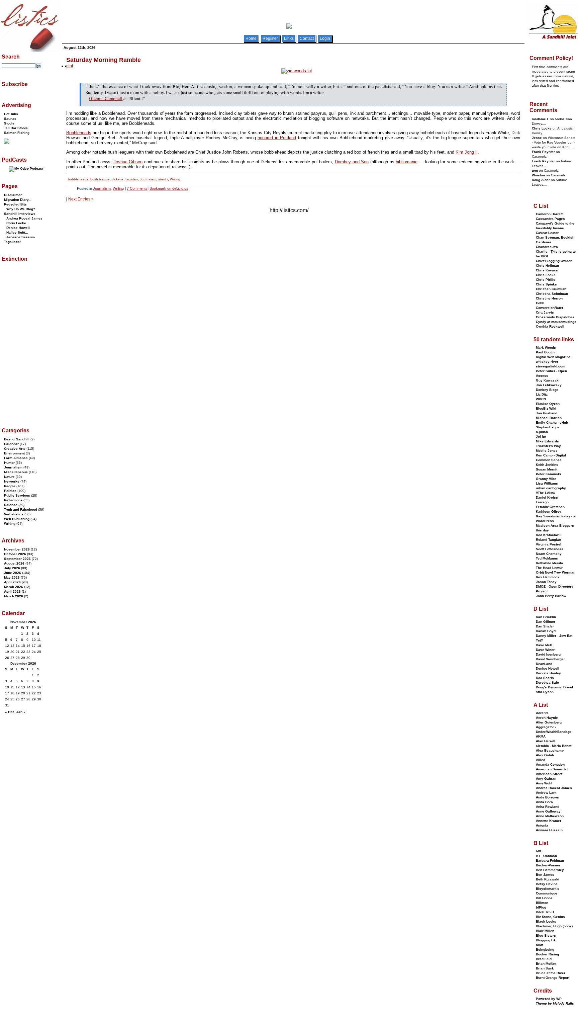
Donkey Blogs (547, 390)
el (68, 66)
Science (10, 505)
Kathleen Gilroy (548, 511)
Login (325, 38)
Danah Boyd (546, 631)
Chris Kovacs (547, 270)
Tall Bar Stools (16, 128)
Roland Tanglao (548, 539)
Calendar (11, 444)
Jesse (537, 138)
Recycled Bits (15, 204)
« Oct (9, 712)
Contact (307, 38)
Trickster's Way (548, 446)
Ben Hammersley (550, 870)
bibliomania (406, 161)
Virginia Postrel (548, 544)
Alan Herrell (545, 741)
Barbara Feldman (550, 860)
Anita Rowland (547, 806)
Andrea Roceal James (24, 218)
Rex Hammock (548, 577)
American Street (549, 774)
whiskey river (547, 361)
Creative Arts (14, 448)
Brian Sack (545, 968)
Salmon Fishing (16, 133)
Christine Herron (549, 298)
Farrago (542, 502)
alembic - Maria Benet (553, 746)
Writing (175, 179)
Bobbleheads (78, 132)
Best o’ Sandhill (16, 439)
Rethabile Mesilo (549, 563)
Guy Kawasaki (548, 380)
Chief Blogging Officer (554, 261)
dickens (117, 179)
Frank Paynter (543, 152)
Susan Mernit (546, 469)
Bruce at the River (550, 973)
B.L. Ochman (546, 856)
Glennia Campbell (105, 98)
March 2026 (13, 587)
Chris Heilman (547, 265)
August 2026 (14, 563)
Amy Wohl (544, 783)
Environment (14, 453)
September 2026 (17, 559)
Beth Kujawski (547, 879)
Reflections (13, 500)
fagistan (131, 179)
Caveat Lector (547, 233)
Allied (540, 760)
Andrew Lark (546, 792)
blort (539, 945)
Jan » (20, 712)
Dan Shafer (545, 626)
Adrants (542, 713)
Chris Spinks (546, 284)
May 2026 (12, 577)
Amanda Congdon (550, 764)
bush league (100, 179)
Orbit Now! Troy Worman (555, 572)
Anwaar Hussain (549, 830)
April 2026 (12, 582)
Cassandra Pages (550, 219)
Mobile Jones (547, 450)
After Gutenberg (549, 722)
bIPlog (541, 907)
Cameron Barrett (549, 214)
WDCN (541, 399)
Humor (9, 462)
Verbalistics (13, 514)
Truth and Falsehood (20, 509)
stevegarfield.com (550, 366)
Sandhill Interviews (19, 214)
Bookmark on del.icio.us (169, 188)
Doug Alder (541, 180)
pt (71, 66)
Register (270, 38)
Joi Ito (541, 436)
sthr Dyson (545, 692)
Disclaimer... (14, 195)
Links (289, 38)
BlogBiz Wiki (546, 408)
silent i (163, 179)
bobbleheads (78, 179)
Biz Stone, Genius (550, 917)
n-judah (542, 432)
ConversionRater (549, 308)
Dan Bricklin (546, 617)
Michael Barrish (549, 418)
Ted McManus (547, 558)
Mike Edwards (547, 441)
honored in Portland (277, 137)
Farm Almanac (16, 458)
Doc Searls (545, 678)
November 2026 (17, 549)
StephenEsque (548, 427)
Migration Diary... (17, 199)
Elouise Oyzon (548, 404)
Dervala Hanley (548, 673)
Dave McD (544, 645)
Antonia (542, 825)
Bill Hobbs (544, 898)
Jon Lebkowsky (549, 385)
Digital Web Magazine (553, 357)
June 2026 (12, 573)
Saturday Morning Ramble (103, 60)
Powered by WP (549, 999)
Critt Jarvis (545, 312)
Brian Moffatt (546, 963)
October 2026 (15, 554)
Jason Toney (546, 582)
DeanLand (544, 664)
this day (542, 530)
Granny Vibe (546, 479)
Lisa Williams (547, 483)
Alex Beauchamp (550, 750)
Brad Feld (544, 959)
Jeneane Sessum (20, 237)
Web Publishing (16, 519)
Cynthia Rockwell (550, 326)
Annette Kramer (548, 821)
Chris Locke (542, 128)
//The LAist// (545, 493)
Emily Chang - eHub (552, 422)
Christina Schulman (552, 293)
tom (535, 170)
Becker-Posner (548, 865)
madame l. (540, 119)
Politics (10, 491)
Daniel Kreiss (547, 497)
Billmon (542, 903)
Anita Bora (544, 802)
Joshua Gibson (128, 161)
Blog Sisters (546, 935)
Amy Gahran (546, 778)
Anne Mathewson (550, 816)
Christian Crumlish (551, 289)
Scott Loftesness (549, 549)
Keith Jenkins (547, 464)
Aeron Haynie (547, 717)
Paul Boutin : (546, 352)
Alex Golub (545, 755)
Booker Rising (547, 954)
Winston (538, 175)
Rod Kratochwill (549, 535)
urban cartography (551, 488)
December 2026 (23, 663)
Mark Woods (546, 347)
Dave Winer (545, 650)
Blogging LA (546, 940)
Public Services (17, 495)
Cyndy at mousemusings (556, 322)
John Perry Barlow (551, 596)
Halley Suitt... (17, 232)
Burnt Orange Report (552, 977)
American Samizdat (552, 769)
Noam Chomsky (549, 554)
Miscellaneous (16, 472)
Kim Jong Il (467, 152)
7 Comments (137, 188)
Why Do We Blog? (20, 209)
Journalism (148, 179)
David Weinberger (550, 659)
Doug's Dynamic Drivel (554, 687)
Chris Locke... (17, 223)
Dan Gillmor (545, 621)
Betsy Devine (547, 884)
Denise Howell (18, 228)
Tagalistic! (12, 242)
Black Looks (546, 921)
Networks (11, 481)
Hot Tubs (11, 114)
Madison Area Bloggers (555, 525)
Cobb (540, 303)
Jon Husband (546, 413)
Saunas (10, 118)
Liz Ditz (542, 394)
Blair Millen (545, 931)
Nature (9, 477)
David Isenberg (548, 654)
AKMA (541, 736)
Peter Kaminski (548, 474)
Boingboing (545, 949)
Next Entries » (81, 199)
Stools (9, 123)
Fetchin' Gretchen (550, 507)
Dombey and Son (352, 161)
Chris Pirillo (545, 279)
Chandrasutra (547, 247)
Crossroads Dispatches (555, 317)
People (9, 486)
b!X (538, 851)
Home (251, 38)
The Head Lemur (549, 568)
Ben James (545, 874)
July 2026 (12, 568)
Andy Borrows (547, 797)
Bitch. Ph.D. (545, 912)
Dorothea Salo (547, 682)
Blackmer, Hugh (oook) (554, 926)
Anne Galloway (548, 811)
